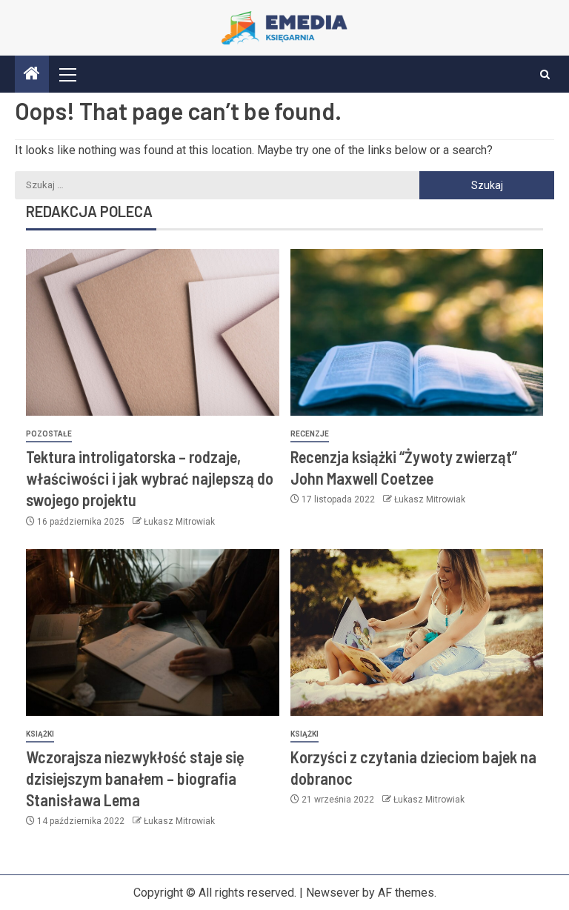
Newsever (332, 893)
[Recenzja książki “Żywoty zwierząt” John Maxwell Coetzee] (417, 332)
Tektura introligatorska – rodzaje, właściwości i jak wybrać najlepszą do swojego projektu (149, 478)
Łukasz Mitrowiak (179, 522)
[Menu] (66, 74)
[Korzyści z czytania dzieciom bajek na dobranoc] (417, 632)
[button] (66, 74)
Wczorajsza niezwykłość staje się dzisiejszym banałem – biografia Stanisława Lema (135, 778)
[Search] (545, 74)
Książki (40, 734)
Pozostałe (49, 434)
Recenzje (309, 434)
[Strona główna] (32, 74)
